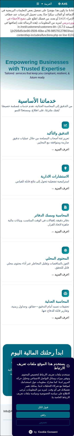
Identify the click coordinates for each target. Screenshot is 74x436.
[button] (38, 4)
